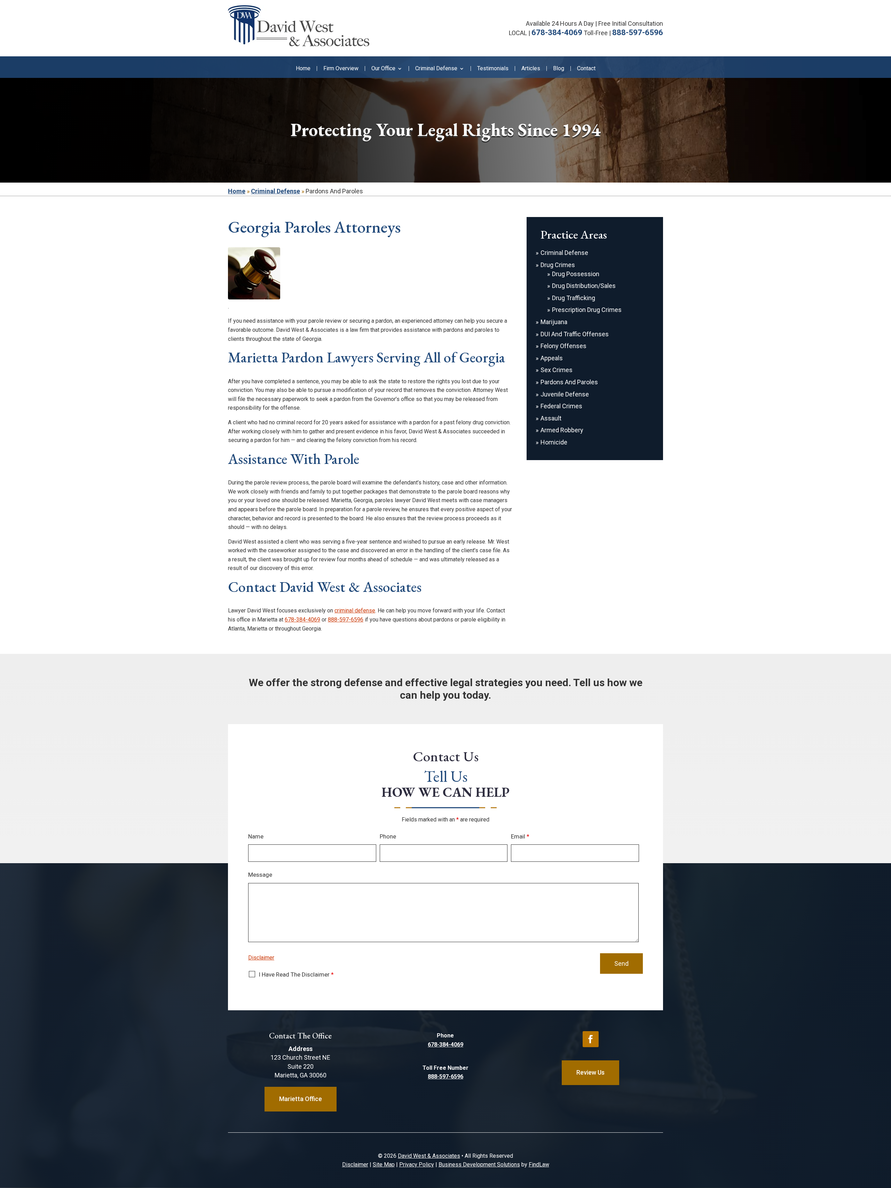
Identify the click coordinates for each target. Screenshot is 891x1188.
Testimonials (492, 68)
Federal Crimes (561, 406)
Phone (388, 836)
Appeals (552, 358)
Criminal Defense (436, 68)
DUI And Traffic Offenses (575, 334)
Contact (586, 68)
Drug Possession (575, 274)
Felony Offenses (563, 346)
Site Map (384, 1164)
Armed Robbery (562, 430)
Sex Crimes (557, 370)
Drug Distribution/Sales (584, 285)
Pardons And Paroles (569, 382)
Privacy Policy (416, 1164)
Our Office (383, 68)
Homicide (554, 442)
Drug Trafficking (573, 298)
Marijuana (554, 322)
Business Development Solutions (479, 1164)
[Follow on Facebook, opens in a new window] (591, 1039)
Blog (558, 68)
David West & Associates (429, 1156)
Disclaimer (261, 957)
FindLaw (539, 1164)
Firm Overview (340, 68)
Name (255, 836)
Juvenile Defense (565, 394)
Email (520, 836)
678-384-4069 (556, 32)
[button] (884, 1138)
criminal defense (354, 610)
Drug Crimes (558, 264)
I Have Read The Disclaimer (296, 974)
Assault (551, 418)
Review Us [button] (590, 1072)
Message (260, 874)
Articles (530, 68)
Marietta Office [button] (300, 1098)
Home (303, 68)
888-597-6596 (637, 32)
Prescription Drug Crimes (587, 309)
